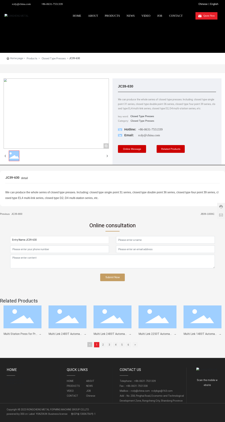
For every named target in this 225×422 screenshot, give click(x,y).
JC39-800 (16, 213)
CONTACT (72, 395)
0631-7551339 (147, 381)
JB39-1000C (207, 213)
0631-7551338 (139, 386)
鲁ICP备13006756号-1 (83, 413)
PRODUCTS (73, 386)
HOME (12, 370)
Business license (58, 413)
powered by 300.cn (17, 413)
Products (32, 58)
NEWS (89, 386)
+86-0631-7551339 (52, 4)
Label (32, 413)
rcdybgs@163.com (162, 390)
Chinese (203, 4)
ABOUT (90, 381)
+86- (136, 381)
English (214, 4)
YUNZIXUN (41, 413)
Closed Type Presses (54, 58)
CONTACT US (130, 370)
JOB (88, 390)
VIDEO (70, 390)
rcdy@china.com (21, 4)
